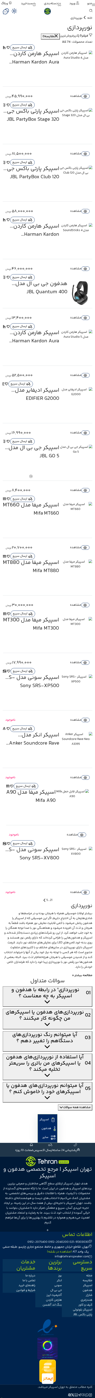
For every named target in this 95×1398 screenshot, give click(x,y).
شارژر (89, 1295)
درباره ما (30, 1275)
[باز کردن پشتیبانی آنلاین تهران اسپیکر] (6, 11)
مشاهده (75, 96)
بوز (60, 1275)
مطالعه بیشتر (83, 975)
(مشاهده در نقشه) (59, 1251)
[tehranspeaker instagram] (90, 1395)
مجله (89, 1275)
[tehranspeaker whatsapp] (87, 1395)
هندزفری (86, 1300)
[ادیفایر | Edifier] (3, 383)
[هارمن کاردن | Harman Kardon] (4, 47)
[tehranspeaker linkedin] (76, 1395)
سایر (45, 1137)
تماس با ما (29, 1280)
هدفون (87, 923)
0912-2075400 (37, 1242)
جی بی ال (56, 1290)
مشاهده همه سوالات (77, 1107)
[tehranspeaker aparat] (69, 1395)
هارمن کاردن (54, 1300)
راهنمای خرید (27, 1285)
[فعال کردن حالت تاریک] (14, 11)
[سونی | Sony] (5, 671)
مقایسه (87, 1280)
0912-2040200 (58, 1242)
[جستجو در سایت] (90, 11)
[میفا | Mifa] (4, 498)
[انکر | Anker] (4, 728)
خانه (89, 18)
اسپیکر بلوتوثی (82, 1309)
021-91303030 (79, 1242)
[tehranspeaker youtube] (83, 1395)
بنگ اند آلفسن (52, 1304)
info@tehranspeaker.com (72, 1256)
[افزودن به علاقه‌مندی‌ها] (8, 47)
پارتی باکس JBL (82, 1314)
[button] (91, 3)
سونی (58, 1285)
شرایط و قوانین (25, 1290)
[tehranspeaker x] (73, 1395)
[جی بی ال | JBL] (4, 105)
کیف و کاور (85, 1304)
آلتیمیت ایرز (54, 1295)
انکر (59, 1280)
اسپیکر (19, 918)
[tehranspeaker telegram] (80, 1395)
